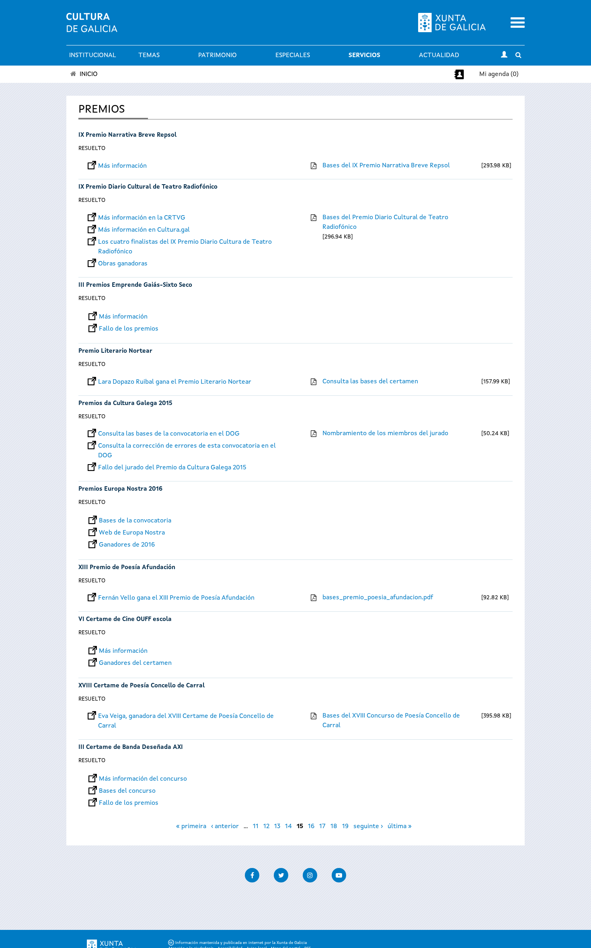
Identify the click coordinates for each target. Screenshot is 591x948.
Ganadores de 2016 (127, 545)
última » (400, 826)
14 (288, 826)
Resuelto (91, 148)
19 (345, 826)
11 (256, 826)
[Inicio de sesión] (504, 55)
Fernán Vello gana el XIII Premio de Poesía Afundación (176, 598)
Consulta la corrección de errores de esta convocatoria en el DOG (187, 446)
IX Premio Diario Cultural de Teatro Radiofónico (148, 187)
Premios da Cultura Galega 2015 (125, 404)
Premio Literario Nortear (115, 351)
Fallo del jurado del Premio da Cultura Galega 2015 (172, 468)
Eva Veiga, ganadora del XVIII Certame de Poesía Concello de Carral (186, 716)
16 (311, 826)
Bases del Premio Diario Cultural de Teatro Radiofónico (385, 222)
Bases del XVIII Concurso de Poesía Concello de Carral (391, 721)
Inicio (89, 74)
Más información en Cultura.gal (144, 230)
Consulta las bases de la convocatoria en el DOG (169, 434)
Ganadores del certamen (135, 663)
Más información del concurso (143, 779)
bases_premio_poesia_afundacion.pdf (377, 597)
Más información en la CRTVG (141, 218)
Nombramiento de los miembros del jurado (385, 433)
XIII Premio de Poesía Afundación (126, 568)
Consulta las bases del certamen (370, 381)
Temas (149, 55)
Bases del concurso (127, 791)
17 (322, 826)
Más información (122, 166)
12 (266, 826)
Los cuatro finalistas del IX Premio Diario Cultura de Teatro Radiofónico (185, 242)
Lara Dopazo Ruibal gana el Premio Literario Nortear (174, 382)
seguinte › (368, 826)
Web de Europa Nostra (132, 533)
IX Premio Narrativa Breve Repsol (127, 135)
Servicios (364, 55)
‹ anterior (225, 826)
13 (277, 826)
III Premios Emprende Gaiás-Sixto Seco (135, 285)
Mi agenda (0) (499, 74)
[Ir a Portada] (91, 27)
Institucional (92, 55)
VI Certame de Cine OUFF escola (125, 620)
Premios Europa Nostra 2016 (120, 489)
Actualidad (439, 55)
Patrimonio (217, 55)
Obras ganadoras (123, 264)
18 (333, 826)
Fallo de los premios (128, 329)
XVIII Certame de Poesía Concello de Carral (141, 686)
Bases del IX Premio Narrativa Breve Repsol (386, 165)
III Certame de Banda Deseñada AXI (130, 747)
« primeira (191, 826)
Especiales (292, 55)
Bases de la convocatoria (135, 521)
